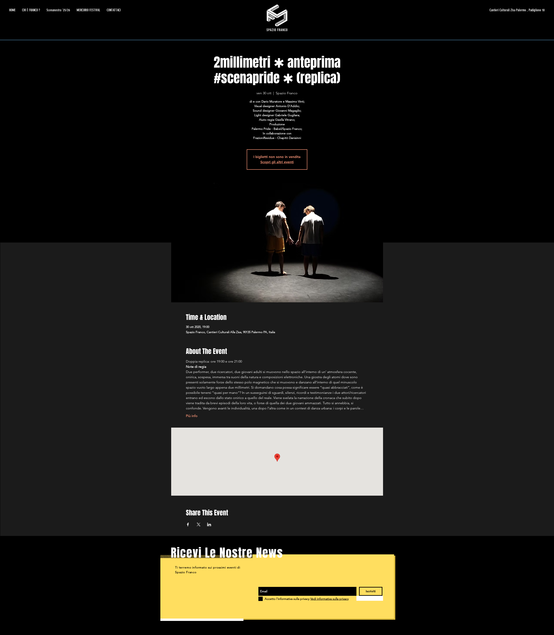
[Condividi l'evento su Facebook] (188, 524)
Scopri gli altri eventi (277, 162)
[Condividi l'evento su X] (198, 524)
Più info (192, 416)
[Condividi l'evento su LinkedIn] (209, 524)
